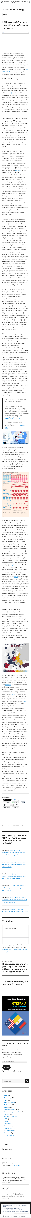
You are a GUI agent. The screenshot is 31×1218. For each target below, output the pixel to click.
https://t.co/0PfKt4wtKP (14, 418)
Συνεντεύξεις (8, 1128)
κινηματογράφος (9, 1130)
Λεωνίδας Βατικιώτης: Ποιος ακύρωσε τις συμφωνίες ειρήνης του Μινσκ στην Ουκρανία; (15, 888)
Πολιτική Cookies (24, 1211)
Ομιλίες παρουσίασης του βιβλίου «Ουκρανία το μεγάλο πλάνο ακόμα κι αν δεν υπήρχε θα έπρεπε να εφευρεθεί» (15, 1179)
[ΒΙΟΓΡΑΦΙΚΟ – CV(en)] (3, 1188)
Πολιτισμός (7, 1123)
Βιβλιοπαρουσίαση (9, 1102)
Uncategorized (9, 1135)
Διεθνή (22, 826)
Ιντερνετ (6, 1114)
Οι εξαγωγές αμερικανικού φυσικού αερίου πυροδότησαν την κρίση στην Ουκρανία (14, 864)
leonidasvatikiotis (7, 826)
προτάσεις (8, 684)
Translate (16, 1165)
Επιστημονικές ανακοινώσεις (12, 1112)
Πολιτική (6, 1126)
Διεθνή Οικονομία (9, 1109)
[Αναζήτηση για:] (13, 1081)
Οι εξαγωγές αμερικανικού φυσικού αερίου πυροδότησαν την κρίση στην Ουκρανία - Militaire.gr (14, 876)
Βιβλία (6, 1100)
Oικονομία (7, 1133)
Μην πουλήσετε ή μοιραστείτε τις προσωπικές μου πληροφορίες (14, 1196)
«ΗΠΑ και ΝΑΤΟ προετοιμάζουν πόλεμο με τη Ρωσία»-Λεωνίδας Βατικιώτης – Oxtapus (13, 852)
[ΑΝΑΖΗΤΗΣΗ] (27, 1081)
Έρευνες (6, 1095)
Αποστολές (7, 1098)
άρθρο (13, 565)
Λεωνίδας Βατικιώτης (13, 9)
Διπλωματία (7, 1105)
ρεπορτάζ (9, 93)
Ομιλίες (6, 1121)
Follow (6, 1067)
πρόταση (13, 694)
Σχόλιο (23, 940)
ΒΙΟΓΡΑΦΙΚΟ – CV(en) (9, 1173)
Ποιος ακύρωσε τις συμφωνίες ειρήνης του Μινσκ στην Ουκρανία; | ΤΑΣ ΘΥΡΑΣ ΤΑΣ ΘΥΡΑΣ (14, 899)
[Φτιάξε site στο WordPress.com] (15, 2)
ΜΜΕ (5, 1119)
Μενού (5, 14)
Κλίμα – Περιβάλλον (10, 1116)
